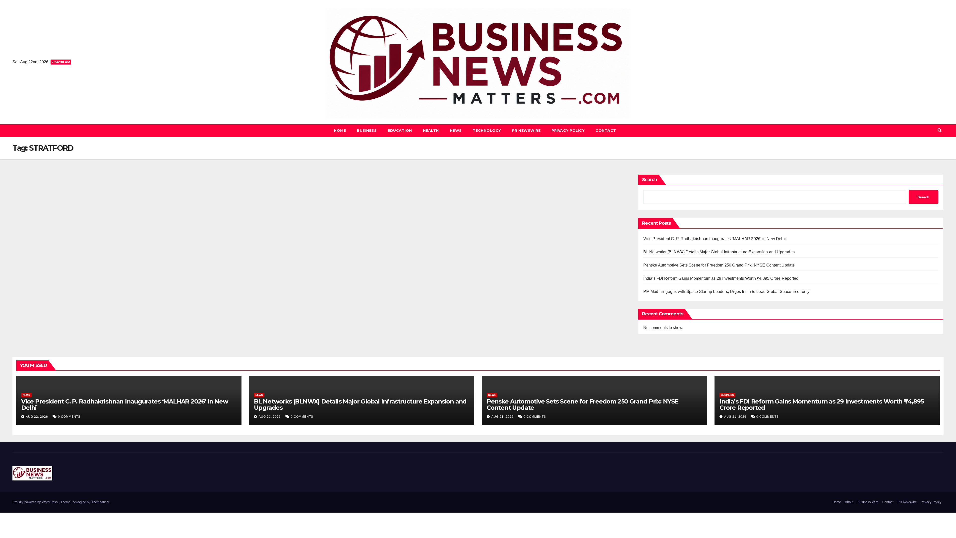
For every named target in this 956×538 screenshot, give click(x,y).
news (456, 130)
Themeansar (100, 502)
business (367, 130)
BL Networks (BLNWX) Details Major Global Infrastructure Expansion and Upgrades (719, 252)
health (431, 130)
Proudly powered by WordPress (35, 502)
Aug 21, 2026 (270, 416)
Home (340, 130)
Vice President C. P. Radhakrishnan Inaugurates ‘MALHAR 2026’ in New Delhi (714, 239)
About (849, 502)
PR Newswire (526, 130)
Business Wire (867, 502)
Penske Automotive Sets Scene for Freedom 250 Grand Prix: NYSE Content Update (719, 265)
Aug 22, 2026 (37, 416)
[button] (940, 130)
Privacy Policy (568, 130)
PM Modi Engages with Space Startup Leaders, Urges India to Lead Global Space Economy (726, 291)
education (400, 130)
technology (487, 130)
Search (649, 179)
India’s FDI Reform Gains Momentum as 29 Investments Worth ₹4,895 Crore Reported (720, 278)
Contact (606, 130)
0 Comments (69, 416)
